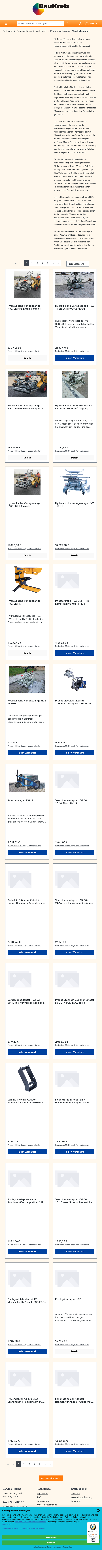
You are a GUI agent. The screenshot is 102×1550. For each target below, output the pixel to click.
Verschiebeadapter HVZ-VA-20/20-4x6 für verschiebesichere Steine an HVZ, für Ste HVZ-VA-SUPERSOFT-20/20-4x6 (74, 1201)
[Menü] (6, 23)
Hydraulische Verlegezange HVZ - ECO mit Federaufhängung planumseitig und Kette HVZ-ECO (74, 407)
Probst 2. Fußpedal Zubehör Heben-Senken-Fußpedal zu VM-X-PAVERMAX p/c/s (27, 902)
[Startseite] (51, 9)
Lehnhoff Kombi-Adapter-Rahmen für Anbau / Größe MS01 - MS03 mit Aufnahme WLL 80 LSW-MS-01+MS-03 (74, 1400)
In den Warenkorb (75, 358)
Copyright (75, 1501)
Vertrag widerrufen (51, 1478)
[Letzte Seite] (58, 263)
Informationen (79, 1489)
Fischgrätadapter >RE (68, 1299)
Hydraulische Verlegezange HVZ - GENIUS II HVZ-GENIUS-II (74, 307)
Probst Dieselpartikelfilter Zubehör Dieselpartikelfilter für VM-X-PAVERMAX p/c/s (73, 702)
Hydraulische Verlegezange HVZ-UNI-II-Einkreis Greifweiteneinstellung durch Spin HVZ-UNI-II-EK (25, 505)
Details (27, 358)
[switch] (93, 1540)
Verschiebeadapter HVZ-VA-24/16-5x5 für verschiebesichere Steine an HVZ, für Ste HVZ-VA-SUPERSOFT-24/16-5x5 (74, 902)
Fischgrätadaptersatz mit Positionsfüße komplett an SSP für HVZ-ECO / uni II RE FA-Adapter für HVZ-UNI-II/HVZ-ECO (74, 1101)
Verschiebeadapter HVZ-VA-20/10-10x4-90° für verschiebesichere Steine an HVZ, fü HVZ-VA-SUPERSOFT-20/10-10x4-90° (72, 802)
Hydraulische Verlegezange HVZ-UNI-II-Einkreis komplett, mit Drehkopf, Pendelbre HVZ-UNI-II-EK (27, 307)
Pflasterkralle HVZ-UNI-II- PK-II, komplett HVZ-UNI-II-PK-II (73, 602)
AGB (39, 1497)
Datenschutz (43, 1501)
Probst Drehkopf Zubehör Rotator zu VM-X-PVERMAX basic (74, 1001)
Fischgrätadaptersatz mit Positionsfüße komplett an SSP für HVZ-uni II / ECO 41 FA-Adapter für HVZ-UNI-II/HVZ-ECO (27, 1201)
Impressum (42, 1493)
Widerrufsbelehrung (47, 1504)
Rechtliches (44, 1489)
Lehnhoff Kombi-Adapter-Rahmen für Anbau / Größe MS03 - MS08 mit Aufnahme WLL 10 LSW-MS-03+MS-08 (27, 1101)
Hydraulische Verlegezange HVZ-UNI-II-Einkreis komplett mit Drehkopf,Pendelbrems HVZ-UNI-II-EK (27, 407)
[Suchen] (67, 23)
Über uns (75, 1493)
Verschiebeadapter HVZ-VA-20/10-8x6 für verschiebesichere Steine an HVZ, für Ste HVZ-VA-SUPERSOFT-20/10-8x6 (27, 1001)
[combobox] (40, 23)
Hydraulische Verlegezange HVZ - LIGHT (27, 702)
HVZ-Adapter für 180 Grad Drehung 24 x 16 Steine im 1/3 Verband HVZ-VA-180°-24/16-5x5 (27, 1400)
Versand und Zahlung (81, 1497)
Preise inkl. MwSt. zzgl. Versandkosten (24, 351)
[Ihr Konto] (80, 23)
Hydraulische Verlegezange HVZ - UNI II (74, 505)
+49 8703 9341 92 (13, 1502)
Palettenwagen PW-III (20, 800)
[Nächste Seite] (53, 263)
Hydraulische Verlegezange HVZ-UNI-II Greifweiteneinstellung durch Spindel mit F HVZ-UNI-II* (25, 602)
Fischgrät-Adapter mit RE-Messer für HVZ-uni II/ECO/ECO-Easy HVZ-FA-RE (26, 1301)
